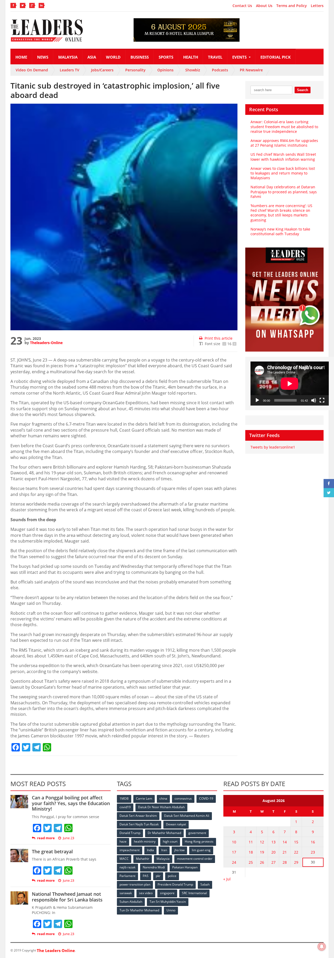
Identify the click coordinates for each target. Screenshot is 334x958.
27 (273, 862)
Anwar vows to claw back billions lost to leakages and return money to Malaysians (282, 173)
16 (313, 841)
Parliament (127, 876)
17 (234, 852)
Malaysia (67, 57)
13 (273, 841)
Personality (135, 69)
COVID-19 (206, 798)
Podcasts (220, 69)
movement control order (194, 858)
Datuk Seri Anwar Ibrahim (138, 815)
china (163, 798)
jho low (179, 850)
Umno (170, 910)
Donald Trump (130, 833)
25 (251, 862)
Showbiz (192, 69)
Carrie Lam (144, 798)
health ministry (145, 841)
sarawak (126, 893)
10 (234, 841)
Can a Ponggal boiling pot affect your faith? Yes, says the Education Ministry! (71, 803)
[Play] (257, 400)
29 (296, 862)
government (197, 833)
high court (170, 841)
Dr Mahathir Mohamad (164, 833)
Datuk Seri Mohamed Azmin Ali (186, 815)
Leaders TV (69, 69)
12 (262, 841)
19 (262, 852)
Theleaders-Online (46, 342)
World (113, 57)
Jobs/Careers (102, 69)
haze (123, 841)
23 (313, 852)
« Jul (227, 878)
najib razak (127, 867)
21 (285, 852)
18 (251, 852)
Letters (317, 6)
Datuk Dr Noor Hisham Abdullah (161, 807)
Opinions (165, 69)
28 (285, 862)
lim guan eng (201, 850)
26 (262, 862)
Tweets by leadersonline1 (272, 447)
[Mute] (313, 400)
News (42, 57)
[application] (289, 384)
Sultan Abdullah (131, 901)
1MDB (124, 798)
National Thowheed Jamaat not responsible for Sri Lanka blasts (67, 897)
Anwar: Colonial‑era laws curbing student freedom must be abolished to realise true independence (284, 126)
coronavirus (183, 798)
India (150, 850)
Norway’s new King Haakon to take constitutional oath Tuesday (280, 231)
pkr (158, 876)
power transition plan (135, 884)
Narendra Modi (154, 867)
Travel (215, 57)
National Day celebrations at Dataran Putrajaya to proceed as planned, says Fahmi (283, 191)
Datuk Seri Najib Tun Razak (139, 824)
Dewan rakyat (176, 824)
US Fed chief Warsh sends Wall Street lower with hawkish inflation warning (283, 156)
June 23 (68, 838)
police (172, 876)
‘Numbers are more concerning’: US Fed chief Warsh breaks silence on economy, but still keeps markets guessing (281, 212)
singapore (167, 893)
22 (296, 852)
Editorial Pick (275, 57)
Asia (91, 57)
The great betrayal (52, 851)
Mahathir (142, 858)
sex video (146, 893)
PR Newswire (251, 69)
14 (285, 841)
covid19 (125, 807)
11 (251, 841)
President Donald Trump (175, 884)
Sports (166, 57)
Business (139, 57)
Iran (164, 850)
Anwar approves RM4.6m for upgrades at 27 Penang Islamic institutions (284, 143)
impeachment (130, 850)
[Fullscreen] (322, 400)
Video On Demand (32, 69)
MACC (124, 858)
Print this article (218, 338)
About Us (264, 6)
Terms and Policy (291, 6)
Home (21, 57)
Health (190, 57)
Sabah (205, 884)
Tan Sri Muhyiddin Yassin (168, 901)
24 (234, 862)
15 (296, 841)
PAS (145, 876)
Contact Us (242, 6)
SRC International (194, 893)
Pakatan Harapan (185, 867)
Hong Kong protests (199, 841)
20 (273, 852)
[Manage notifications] (322, 946)
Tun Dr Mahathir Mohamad (139, 910)
